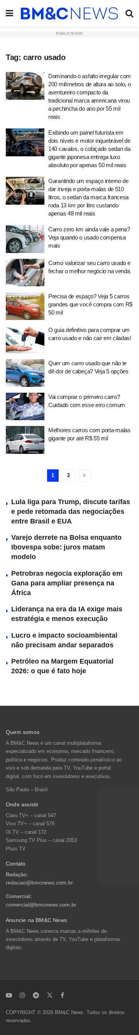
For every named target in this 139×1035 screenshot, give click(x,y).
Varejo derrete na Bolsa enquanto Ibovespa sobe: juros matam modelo (66, 547)
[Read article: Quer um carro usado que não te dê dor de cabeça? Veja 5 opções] (25, 373)
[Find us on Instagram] (22, 995)
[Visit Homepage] (69, 13)
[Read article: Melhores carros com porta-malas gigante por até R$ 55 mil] (25, 440)
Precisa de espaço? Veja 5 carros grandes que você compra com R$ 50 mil (90, 304)
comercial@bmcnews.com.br (41, 905)
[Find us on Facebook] (62, 995)
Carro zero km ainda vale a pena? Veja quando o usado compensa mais (89, 237)
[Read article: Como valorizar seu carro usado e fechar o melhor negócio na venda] (25, 273)
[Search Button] (129, 13)
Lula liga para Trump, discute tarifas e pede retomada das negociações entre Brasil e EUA (70, 511)
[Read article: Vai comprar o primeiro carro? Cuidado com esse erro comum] (25, 407)
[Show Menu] (9, 13)
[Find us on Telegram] (36, 995)
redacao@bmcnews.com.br (39, 883)
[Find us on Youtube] (9, 995)
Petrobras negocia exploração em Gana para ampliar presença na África (66, 583)
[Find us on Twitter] (50, 995)
